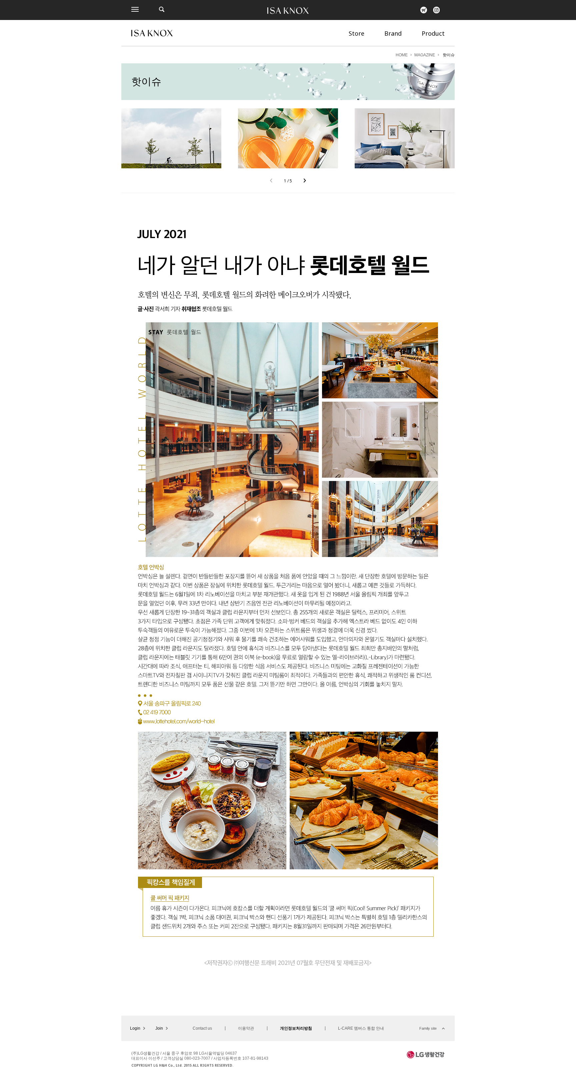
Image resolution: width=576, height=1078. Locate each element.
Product (433, 33)
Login (135, 1028)
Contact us (202, 1028)
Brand (393, 33)
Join (159, 1028)
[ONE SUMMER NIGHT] (405, 138)
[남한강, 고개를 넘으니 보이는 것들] (171, 138)
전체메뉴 (135, 9)
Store (356, 33)
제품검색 (161, 9)
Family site (428, 1028)
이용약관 (246, 1028)
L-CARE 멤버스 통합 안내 (361, 1028)
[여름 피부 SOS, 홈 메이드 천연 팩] (288, 138)
